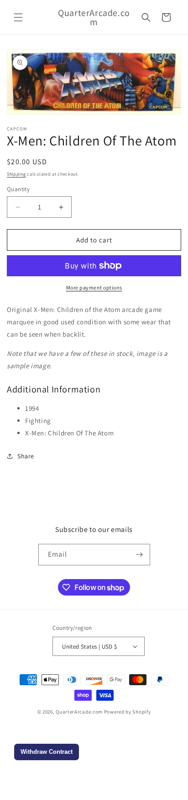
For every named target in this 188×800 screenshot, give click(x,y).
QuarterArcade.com (79, 712)
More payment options (94, 287)
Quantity (18, 189)
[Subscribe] (140, 554)
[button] (18, 17)
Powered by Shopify (127, 712)
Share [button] (25, 456)
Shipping (16, 174)
